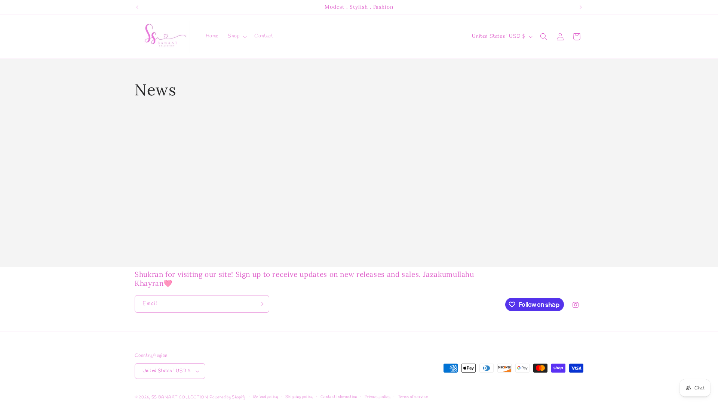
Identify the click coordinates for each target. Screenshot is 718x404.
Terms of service (413, 397)
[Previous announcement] (137, 7)
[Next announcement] (581, 7)
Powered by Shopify (227, 397)
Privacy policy (378, 397)
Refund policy (265, 397)
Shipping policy (299, 397)
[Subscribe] (260, 304)
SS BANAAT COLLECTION (179, 397)
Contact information (338, 397)
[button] (236, 36)
